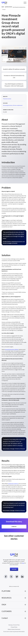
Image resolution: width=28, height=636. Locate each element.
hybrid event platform (13, 483)
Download (14, 526)
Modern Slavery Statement (14, 629)
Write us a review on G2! (14, 586)
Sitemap (10, 625)
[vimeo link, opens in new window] (17, 576)
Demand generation (7, 105)
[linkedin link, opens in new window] (22, 576)
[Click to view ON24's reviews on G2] (14, 583)
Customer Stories (8, 6)
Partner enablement (17, 105)
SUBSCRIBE (14, 569)
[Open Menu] (25, 3)
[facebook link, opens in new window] (6, 576)
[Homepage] (7, 3)
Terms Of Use (16, 625)
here (23, 563)
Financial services (7, 98)
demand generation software (11, 349)
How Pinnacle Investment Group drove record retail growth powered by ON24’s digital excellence (19, 7)
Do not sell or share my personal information (14, 631)
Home (3, 6)
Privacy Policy (14, 627)
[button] (14, 591)
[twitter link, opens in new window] (11, 576)
